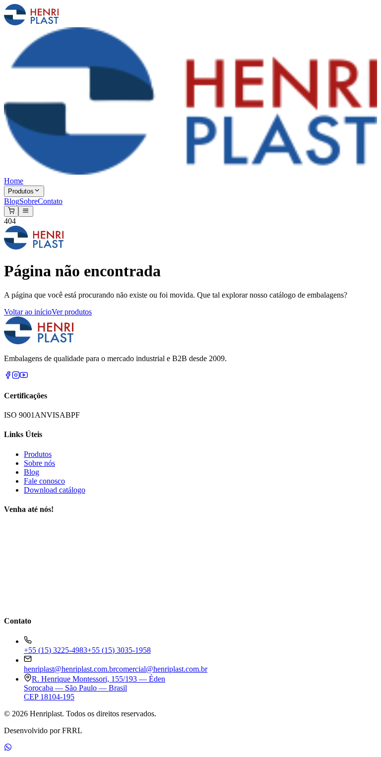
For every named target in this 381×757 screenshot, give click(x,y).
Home (13, 181)
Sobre (28, 201)
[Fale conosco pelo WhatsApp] (8, 748)
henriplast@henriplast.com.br (70, 669)
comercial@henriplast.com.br (161, 669)
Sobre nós (39, 463)
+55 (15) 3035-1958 (119, 650)
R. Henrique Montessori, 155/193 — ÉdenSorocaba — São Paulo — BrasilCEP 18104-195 (94, 688)
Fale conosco (44, 481)
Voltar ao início (28, 312)
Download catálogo (54, 490)
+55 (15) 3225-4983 (55, 650)
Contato (50, 201)
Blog (11, 201)
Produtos (21, 191)
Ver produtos (72, 312)
